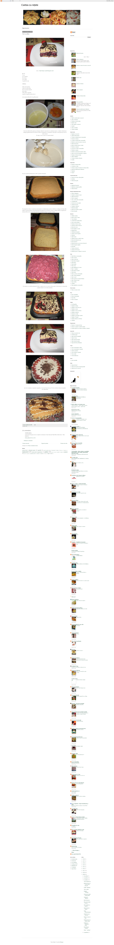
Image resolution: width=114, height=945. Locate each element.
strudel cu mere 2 (79, 650)
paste (58, 452)
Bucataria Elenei (75, 500)
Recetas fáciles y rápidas (76, 571)
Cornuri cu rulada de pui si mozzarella (78, 137)
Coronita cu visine (74, 166)
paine (46, 452)
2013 (84, 866)
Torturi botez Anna (79, 767)
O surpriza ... (74, 826)
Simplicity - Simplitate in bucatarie (78, 542)
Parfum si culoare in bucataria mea (79, 728)
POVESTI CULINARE (76, 720)
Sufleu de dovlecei (74, 196)
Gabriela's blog (75, 563)
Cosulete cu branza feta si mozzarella (78, 140)
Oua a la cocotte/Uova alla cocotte (81, 672)
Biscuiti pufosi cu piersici (76, 414)
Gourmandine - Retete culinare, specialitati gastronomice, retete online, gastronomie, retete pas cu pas (80, 452)
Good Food (73, 860)
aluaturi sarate (32, 450)
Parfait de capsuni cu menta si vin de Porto (79, 805)
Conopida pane (74, 201)
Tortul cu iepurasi (74, 350)
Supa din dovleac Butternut (76, 342)
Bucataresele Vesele (75, 409)
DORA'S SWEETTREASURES (78, 817)
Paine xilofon (73, 281)
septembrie (86, 932)
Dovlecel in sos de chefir (76, 203)
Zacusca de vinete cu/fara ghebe (77, 177)
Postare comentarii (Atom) (33, 445)
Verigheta (78, 625)
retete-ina (73, 649)
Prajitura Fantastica (79, 704)
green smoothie (74, 360)
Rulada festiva (79, 71)
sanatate (41, 453)
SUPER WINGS (79, 555)
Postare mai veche (64, 443)
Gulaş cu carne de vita (75, 333)
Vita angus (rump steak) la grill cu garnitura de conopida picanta (82, 502)
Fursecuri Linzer (79, 589)
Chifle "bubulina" (74, 156)
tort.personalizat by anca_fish (77, 624)
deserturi (53, 450)
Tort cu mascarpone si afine (76, 347)
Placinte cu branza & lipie (76, 155)
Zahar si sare (74, 525)
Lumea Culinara (75, 579)
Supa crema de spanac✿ (76, 336)
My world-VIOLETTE (76, 854)
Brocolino (73, 246)
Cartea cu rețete (29, 5)
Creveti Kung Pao (79, 783)
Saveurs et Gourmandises (77, 418)
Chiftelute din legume (75, 232)
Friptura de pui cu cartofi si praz (77, 238)
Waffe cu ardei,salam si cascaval (77, 118)
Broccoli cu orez (74, 227)
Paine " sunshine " (74, 269)
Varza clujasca (74, 219)
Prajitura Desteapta (79, 830)
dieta (57, 450)
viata (73, 461)
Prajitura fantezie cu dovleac (76, 318)
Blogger (61, 942)
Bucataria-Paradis (75, 695)
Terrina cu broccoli (75, 248)
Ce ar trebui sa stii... (80, 462)
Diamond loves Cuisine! (76, 588)
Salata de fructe (74, 188)
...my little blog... (75, 808)
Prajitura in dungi (74, 305)
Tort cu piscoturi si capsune (81, 838)
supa (48, 453)
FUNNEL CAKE (79, 746)
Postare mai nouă (26, 443)
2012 (84, 868)
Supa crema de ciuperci (80, 600)
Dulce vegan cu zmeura (80, 526)
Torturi (77, 633)
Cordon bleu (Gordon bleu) (76, 220)
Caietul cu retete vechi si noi (77, 434)
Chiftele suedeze (74, 215)
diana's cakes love (75, 508)
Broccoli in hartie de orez (76, 240)
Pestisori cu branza (74, 138)
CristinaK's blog (75, 666)
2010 (84, 872)
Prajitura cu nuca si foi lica (76, 310)
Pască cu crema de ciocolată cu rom (82, 543)
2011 (84, 870)
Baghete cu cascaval (75, 134)
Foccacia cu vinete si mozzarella (77, 148)
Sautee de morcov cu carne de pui (82, 580)
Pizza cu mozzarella (75, 296)
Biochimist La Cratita (76, 492)
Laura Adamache (75, 414)
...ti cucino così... (75, 396)
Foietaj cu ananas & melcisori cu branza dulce (80, 167)
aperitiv (39, 450)
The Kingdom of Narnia (76, 838)
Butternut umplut (74, 207)
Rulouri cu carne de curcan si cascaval (83, 65)
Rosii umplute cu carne (75, 228)
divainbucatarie (74, 859)
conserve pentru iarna (47, 450)
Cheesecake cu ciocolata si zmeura (81, 510)
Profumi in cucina (75, 470)
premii (25, 453)
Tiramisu (73, 320)
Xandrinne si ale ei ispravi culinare (78, 475)
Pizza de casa (78, 444)
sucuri (45, 453)
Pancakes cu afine (74, 313)
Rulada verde (78, 77)
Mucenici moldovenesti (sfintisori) (82, 109)
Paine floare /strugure (75, 260)
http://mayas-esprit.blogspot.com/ (46, 70)
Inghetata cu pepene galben (76, 187)
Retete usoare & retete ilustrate (78, 782)
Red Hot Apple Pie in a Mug (81, 696)
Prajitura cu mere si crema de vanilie (81, 485)
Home (73, 852)
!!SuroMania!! (74, 533)
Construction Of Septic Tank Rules (78, 551)
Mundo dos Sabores (76, 657)
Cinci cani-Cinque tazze (80, 687)
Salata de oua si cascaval (76, 368)
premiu (28, 453)
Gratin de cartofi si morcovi (76, 225)
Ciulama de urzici (74, 204)
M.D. (77, 534)
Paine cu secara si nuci (75, 289)
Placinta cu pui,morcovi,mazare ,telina (78, 151)
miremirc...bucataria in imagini (78, 703)
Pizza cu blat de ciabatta (80, 796)
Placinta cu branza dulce (81, 95)
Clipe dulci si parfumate (76, 641)
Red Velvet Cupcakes (80, 809)
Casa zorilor (74, 792)
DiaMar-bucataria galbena (77, 607)
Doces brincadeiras (75, 554)
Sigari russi (74, 596)
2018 (84, 859)
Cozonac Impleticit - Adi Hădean (82, 518)
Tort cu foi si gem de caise (81, 493)
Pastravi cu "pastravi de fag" (76, 325)
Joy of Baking (74, 862)
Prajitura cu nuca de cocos (76, 307)
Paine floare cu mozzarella (76, 256)
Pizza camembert (79, 102)
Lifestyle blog (74, 846)
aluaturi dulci (24, 450)
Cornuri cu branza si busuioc (76, 158)
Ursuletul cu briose (79, 729)
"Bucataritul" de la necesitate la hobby (79, 711)
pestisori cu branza (79, 83)
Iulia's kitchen (74, 766)
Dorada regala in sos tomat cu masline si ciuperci (80, 328)
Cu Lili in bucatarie (75, 387)
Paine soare (73, 265)
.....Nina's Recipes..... (76, 850)
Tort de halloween (74, 355)
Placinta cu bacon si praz (76, 223)
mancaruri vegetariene (37, 452)
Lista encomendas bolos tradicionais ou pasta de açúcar (82, 659)
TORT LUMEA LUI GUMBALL (82, 563)
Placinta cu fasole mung (75, 121)
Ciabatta (73, 283)
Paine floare (73, 262)
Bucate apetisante (75, 599)
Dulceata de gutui (74, 180)
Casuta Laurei (74, 678)
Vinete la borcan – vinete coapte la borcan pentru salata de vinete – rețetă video (79, 406)
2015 (84, 864)
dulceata (61, 450)
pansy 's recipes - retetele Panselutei (79, 483)
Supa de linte (78, 617)
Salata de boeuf (74, 365)
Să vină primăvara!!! (80, 754)
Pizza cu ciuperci (74, 299)
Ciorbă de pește (74, 334)
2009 (84, 874)
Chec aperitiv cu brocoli (75, 124)
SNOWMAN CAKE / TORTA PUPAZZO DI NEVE (81, 818)
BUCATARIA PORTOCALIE (78, 829)
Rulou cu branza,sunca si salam (77, 145)
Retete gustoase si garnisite (77, 443)
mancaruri (25, 452)
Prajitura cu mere (74, 309)
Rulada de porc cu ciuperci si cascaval (78, 251)
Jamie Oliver (73, 868)
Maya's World (74, 616)
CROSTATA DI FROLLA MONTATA (81, 397)
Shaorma (73, 235)
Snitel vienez (73, 236)
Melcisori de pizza (79, 53)
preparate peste (32, 453)
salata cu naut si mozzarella (81, 737)
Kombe (72, 159)
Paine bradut (73, 264)
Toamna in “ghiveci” (75, 206)
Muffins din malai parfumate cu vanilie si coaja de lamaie (82, 713)
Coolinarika (73, 867)
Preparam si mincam (76, 670)
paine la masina (53, 452)
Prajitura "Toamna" (75, 317)
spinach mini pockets (75, 135)
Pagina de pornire (25, 28)
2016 (84, 862)
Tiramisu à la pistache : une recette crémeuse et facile (81, 419)
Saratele (72, 126)
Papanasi (73, 171)
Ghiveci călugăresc (79, 59)
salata (38, 453)
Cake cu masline (74, 127)
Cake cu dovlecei (74, 119)
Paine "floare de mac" (75, 280)
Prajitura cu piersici (75, 312)
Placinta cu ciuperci (75, 146)
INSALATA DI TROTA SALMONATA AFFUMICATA (82, 428)
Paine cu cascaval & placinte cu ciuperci (79, 153)
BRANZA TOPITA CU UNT (81, 608)
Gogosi (72, 172)
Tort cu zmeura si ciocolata (77, 847)
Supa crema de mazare (75, 339)
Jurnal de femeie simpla (80, 679)
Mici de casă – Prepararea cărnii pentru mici (80, 454)
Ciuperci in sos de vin (80, 775)
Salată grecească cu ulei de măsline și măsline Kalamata (81, 389)
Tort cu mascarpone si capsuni (77, 349)
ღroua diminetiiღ (75, 762)
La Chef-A (74, 745)
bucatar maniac (75, 550)
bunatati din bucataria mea (77, 737)
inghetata (65, 450)
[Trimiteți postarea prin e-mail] (35, 424)
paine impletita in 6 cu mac (76, 267)
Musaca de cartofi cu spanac (76, 209)
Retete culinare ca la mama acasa (78, 404)
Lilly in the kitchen (75, 686)
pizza (61, 452)
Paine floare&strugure (87, 911)
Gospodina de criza (75, 825)
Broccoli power (74, 241)
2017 (84, 861)
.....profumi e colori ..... (76, 426)
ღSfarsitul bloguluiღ (75, 762)
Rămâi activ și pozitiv (80, 476)
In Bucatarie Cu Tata (76, 774)
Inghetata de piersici (75, 185)
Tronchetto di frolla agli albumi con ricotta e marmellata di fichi (80, 471)
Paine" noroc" (74, 277)
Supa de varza (74, 337)
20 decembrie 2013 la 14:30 (30, 437)
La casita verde (75, 457)
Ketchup (73, 179)
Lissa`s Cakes (74, 517)
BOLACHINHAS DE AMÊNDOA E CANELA (80, 458)
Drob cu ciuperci (79, 89)
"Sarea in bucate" (75, 632)
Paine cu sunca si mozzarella (76, 273)
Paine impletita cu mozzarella (76, 285)
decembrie (86, 876)
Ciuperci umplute (74, 129)
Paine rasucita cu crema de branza (77, 278)
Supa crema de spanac (75, 341)
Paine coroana (74, 257)
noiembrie (86, 878)
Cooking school (74, 864)
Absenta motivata (79, 721)
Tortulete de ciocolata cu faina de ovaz (79, 667)
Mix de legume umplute (75, 244)
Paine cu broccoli (74, 259)
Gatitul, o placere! (75, 795)
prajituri (66, 452)
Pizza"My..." (73, 297)
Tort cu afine (73, 353)
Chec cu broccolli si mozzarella (77, 199)
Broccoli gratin (74, 211)
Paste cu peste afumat (75, 222)
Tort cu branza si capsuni (76, 352)
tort (26, 426)
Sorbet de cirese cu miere (76, 410)
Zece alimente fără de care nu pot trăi (82, 436)
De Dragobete (74, 304)
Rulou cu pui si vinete (75, 217)
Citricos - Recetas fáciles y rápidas (81, 573)
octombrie (86, 879)
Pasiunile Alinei (75, 753)
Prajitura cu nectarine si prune (77, 315)
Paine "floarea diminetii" (76, 275)
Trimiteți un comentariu (28, 440)
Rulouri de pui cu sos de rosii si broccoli (79, 243)
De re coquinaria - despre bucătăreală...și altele (80, 804)
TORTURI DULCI (75, 791)
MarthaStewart (74, 865)
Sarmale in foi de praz (75, 249)
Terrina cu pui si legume (76, 233)
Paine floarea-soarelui (75, 270)
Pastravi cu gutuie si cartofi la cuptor (78, 326)
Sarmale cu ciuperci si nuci (76, 195)
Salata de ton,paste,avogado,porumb (78, 366)
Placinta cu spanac (74, 150)
